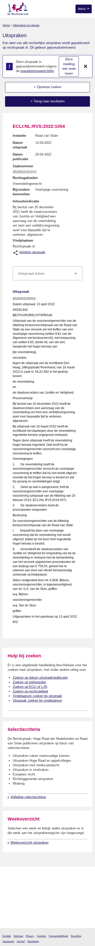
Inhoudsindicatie (26, 201)
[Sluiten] (86, 66)
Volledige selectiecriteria (28, 797)
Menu (82, 9)
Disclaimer (33, 941)
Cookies (41, 936)
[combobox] (47, 273)
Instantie (19, 135)
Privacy (30, 936)
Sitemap (18, 936)
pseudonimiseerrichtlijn (37, 71)
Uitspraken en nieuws (26, 25)
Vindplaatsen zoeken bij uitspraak (37, 696)
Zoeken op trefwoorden (29, 682)
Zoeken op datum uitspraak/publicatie (40, 677)
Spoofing (76, 936)
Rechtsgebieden (25, 178)
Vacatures (8, 941)
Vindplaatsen (23, 240)
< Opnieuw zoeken (47, 87)
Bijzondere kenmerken (21, 192)
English (7, 936)
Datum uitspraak (20, 145)
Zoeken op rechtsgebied (30, 691)
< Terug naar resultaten (48, 101)
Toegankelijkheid (58, 936)
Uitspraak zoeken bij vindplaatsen (37, 700)
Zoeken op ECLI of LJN (30, 687)
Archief (21, 941)
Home (6, 25)
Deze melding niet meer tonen (69, 66)
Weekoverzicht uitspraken (29, 842)
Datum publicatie (20, 156)
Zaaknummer (23, 166)
